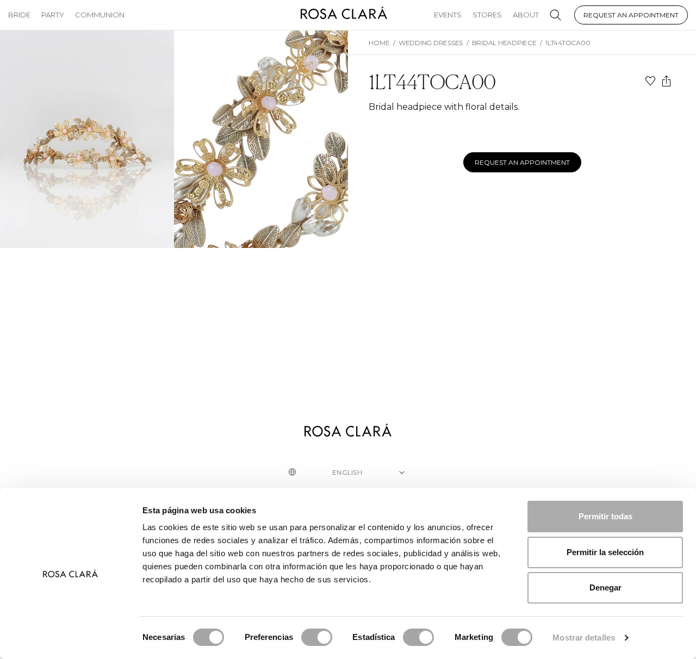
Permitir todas (605, 516)
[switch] (316, 637)
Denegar (605, 587)
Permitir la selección (605, 552)
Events (448, 14)
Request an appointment (631, 15)
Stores (487, 14)
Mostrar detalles (583, 637)
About (526, 14)
